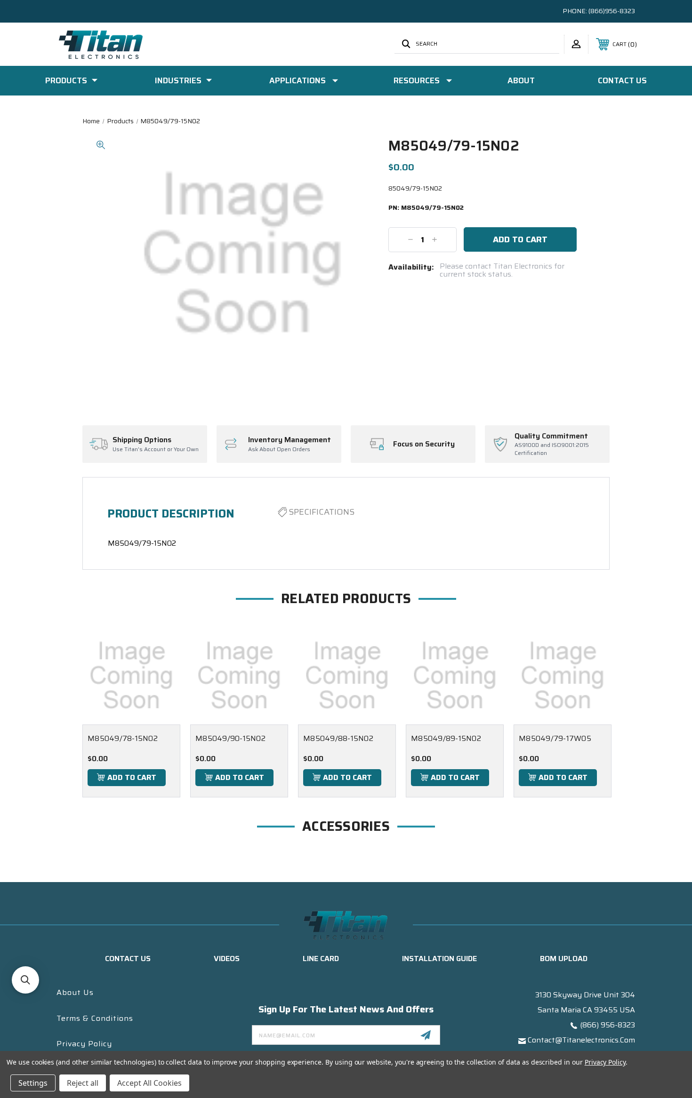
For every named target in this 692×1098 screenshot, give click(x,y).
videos (227, 958)
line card (321, 958)
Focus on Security (424, 444)
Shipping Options (142, 440)
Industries (178, 80)
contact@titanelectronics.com (581, 1040)
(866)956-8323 (611, 11)
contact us (128, 958)
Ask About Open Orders (279, 450)
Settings (33, 1083)
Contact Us (622, 80)
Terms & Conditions (94, 1018)
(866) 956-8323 (607, 1025)
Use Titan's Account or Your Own (156, 450)
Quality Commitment (551, 436)
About (521, 80)
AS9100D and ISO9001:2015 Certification (552, 449)
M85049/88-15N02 (338, 738)
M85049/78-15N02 (123, 738)
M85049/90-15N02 (230, 738)
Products (66, 80)
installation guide (439, 958)
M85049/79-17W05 (555, 738)
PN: (426, 208)
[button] (25, 980)
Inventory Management (289, 440)
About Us (75, 992)
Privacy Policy (84, 1044)
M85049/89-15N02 (446, 738)
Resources (417, 80)
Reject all (82, 1083)
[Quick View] (161, 645)
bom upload (563, 958)
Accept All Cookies (149, 1083)
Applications (297, 80)
